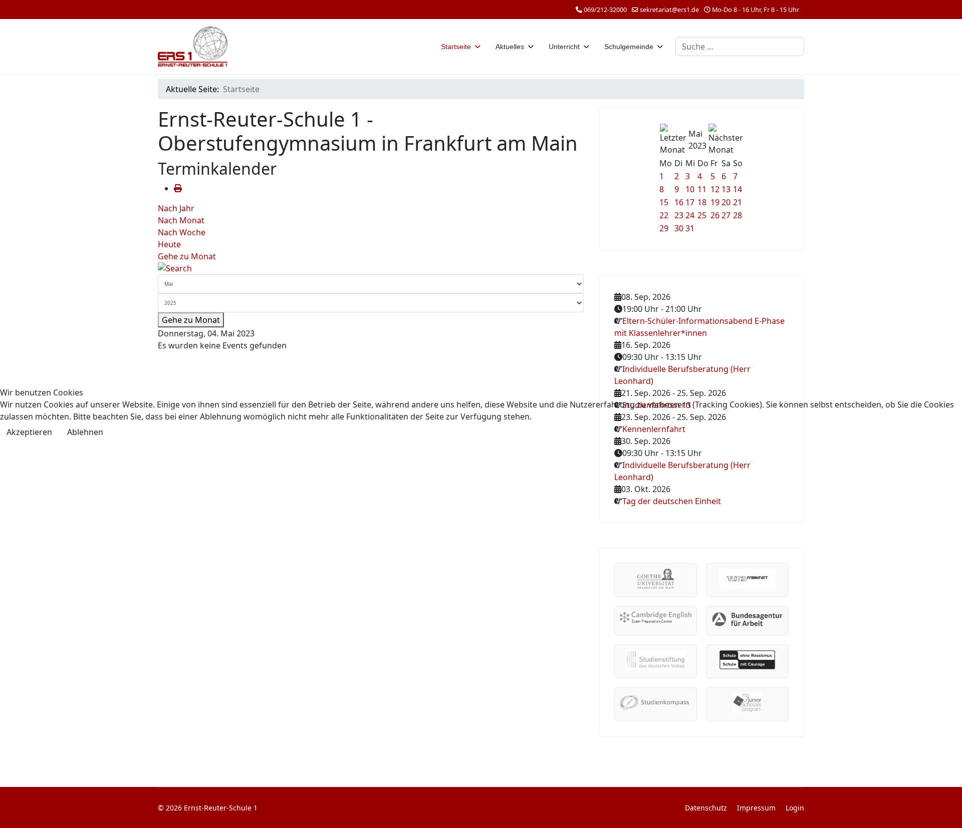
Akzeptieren (29, 432)
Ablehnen (85, 432)
